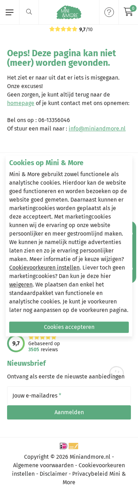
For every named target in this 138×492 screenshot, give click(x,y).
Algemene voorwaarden (43, 465)
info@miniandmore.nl (97, 128)
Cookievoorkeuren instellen (44, 267)
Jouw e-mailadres (36, 396)
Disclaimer (53, 473)
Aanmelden (69, 412)
